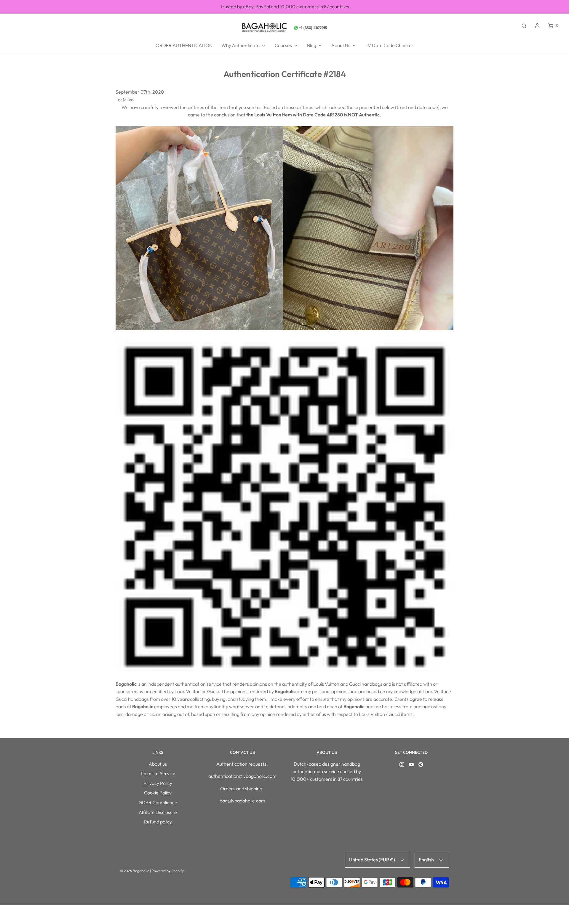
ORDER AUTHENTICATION (184, 45)
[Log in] (537, 25)
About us (158, 764)
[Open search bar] (524, 25)
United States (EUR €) (372, 860)
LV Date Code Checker (389, 45)
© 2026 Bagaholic (134, 870)
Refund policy (158, 822)
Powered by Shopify (168, 870)
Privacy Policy (157, 783)
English (427, 860)
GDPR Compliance (157, 802)
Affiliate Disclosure (158, 812)
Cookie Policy (158, 793)
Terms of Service (157, 773)
